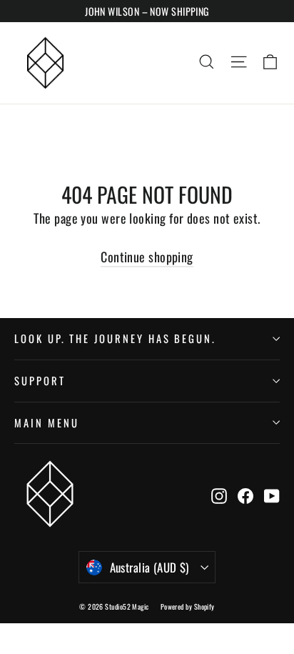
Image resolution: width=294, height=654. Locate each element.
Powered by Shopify (188, 606)
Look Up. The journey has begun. (115, 338)
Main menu (46, 422)
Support (40, 380)
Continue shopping (147, 256)
